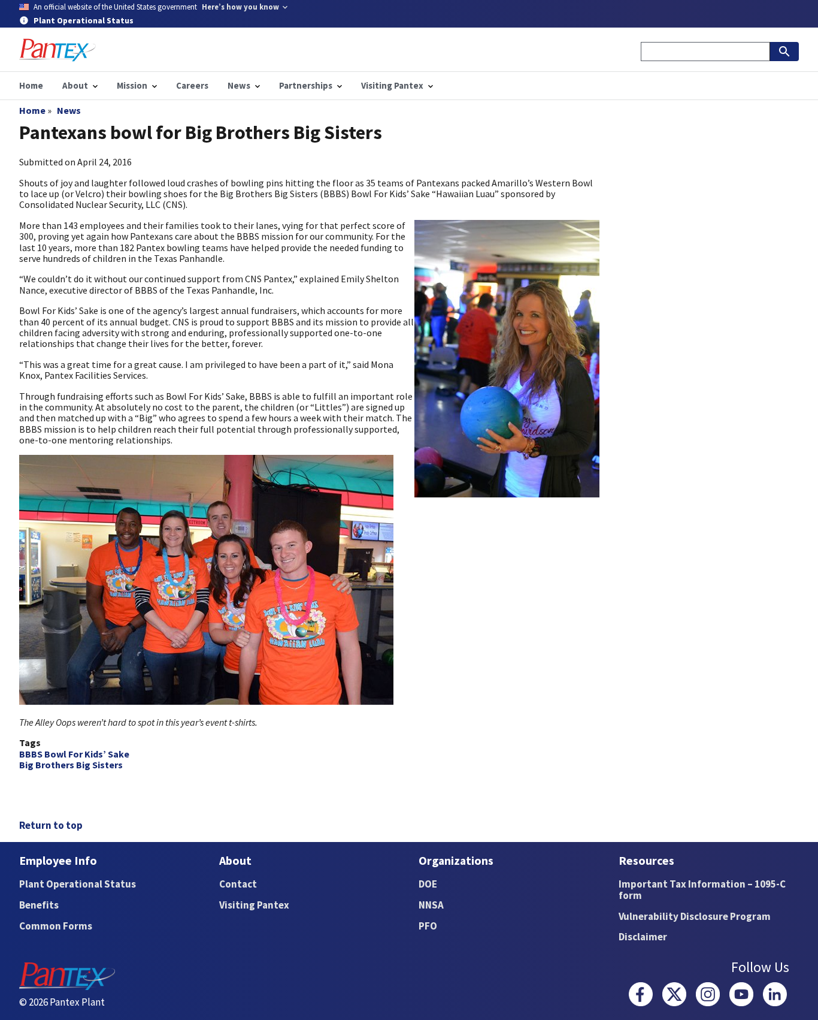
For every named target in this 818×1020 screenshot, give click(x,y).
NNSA (431, 905)
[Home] (57, 50)
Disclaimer (643, 936)
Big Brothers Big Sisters (71, 765)
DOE (428, 884)
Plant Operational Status (77, 884)
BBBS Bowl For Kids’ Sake (74, 754)
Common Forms (55, 926)
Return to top (51, 825)
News (69, 110)
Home (32, 110)
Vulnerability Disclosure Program (695, 916)
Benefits (39, 905)
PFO (428, 926)
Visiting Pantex (254, 905)
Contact (238, 884)
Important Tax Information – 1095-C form (702, 889)
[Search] (784, 51)
